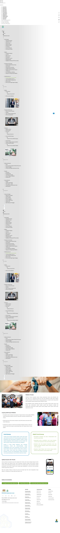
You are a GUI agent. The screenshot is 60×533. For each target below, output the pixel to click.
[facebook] (3, 496)
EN (55, 113)
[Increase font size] (7, 21)
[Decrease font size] (6, 21)
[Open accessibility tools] (1, 1)
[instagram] (6, 496)
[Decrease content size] (8, 20)
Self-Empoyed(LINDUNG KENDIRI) (27, 511)
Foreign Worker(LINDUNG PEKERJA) (28, 500)
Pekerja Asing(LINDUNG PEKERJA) (28, 497)
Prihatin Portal (39, 496)
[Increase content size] (9, 20)
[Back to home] (3, 26)
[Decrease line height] (6, 22)
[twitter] (9, 496)
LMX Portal (38, 501)
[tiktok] (15, 496)
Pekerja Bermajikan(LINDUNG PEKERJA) (28, 492)
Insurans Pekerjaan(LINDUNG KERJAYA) (28, 520)
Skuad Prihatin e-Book (25, 483)
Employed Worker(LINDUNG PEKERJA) (28, 494)
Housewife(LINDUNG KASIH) (27, 517)
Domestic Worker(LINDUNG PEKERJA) (28, 506)
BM (53, 113)
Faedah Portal (39, 499)
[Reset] (0, 5)
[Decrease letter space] (7, 23)
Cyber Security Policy (51, 499)
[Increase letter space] (9, 23)
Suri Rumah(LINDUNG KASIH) (27, 514)
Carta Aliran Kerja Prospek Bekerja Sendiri (39, 483)
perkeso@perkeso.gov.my (6, 499)
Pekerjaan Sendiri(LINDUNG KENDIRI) (27, 508)
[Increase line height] (8, 22)
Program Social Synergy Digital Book (10, 483)
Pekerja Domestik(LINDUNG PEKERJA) (28, 503)
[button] (53, 291)
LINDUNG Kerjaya (39, 494)
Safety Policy (50, 496)
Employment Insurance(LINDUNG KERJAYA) (28, 522)
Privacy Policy (50, 494)
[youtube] (12, 496)
